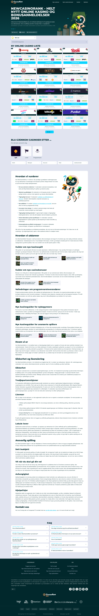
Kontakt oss (72, 573)
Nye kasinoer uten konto (30, 571)
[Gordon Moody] (47, 601)
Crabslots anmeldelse (24, 85)
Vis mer (48, 132)
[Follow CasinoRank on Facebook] (70, 589)
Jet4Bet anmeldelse (49, 106)
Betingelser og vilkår (65, 614)
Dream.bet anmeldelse (75, 85)
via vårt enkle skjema (51, 510)
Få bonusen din (23, 62)
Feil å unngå (54, 566)
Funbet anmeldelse (75, 126)
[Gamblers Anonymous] (26, 601)
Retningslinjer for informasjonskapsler (27, 614)
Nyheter (86, 2)
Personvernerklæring (48, 614)
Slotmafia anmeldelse (49, 85)
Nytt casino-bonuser (68, 2)
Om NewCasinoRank (72, 566)
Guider (78, 2)
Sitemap (79, 614)
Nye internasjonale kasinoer (53, 571)
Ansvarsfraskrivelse (73, 571)
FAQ (72, 568)
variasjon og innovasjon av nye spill (42, 203)
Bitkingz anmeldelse (49, 126)
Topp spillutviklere (53, 573)
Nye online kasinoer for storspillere (31, 568)
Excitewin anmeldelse (24, 106)
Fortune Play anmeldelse (49, 64)
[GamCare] (35, 601)
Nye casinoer (56, 2)
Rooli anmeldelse (75, 64)
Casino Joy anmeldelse (23, 126)
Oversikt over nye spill (53, 568)
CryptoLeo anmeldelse (75, 106)
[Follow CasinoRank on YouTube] (80, 589)
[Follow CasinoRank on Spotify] (83, 589)
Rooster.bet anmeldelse (23, 64)
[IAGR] (19, 601)
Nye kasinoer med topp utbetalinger (30, 573)
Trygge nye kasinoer (30, 566)
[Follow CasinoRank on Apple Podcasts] (86, 589)
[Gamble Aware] (66, 601)
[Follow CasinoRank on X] (77, 589)
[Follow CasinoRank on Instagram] (73, 589)
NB (12, 589)
